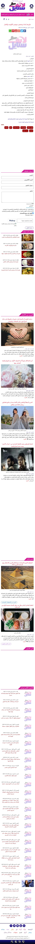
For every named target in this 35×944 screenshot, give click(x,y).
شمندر (31, 130)
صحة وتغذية (16, 127)
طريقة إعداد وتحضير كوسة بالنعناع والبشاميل (18, 119)
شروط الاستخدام (30, 207)
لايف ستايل (30, 127)
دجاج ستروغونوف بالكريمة (11, 245)
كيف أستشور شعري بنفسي (11, 767)
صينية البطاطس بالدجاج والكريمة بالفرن (11, 237)
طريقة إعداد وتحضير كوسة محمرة (26, 122)
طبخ (29, 19)
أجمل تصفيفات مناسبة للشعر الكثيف (11, 890)
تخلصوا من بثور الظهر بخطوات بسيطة (10, 726)
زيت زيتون (25, 130)
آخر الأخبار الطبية (6, 644)
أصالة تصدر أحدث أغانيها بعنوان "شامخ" (10, 783)
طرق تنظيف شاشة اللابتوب (11, 775)
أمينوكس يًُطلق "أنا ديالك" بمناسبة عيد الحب (10, 718)
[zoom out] (8, 19)
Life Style (23, 127)
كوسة (28, 61)
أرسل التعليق (29, 227)
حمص (28, 76)
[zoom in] (4, 19)
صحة (33, 19)
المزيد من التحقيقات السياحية (9, 602)
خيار (11, 127)
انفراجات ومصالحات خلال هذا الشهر (10, 701)
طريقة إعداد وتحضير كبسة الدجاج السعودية (10, 270)
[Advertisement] (17, 151)
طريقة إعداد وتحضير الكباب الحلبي (10, 261)
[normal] (6, 19)
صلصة (6, 127)
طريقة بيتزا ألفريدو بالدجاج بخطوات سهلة (11, 253)
